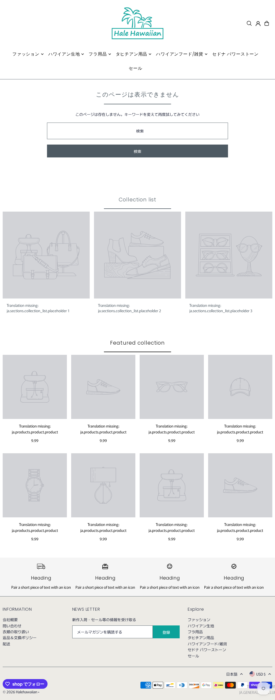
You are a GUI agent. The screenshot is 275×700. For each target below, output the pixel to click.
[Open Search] (249, 23)
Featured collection (137, 343)
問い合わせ (12, 625)
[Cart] (267, 23)
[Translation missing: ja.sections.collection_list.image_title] (46, 255)
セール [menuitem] (135, 68)
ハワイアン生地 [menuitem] (64, 54)
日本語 (231, 674)
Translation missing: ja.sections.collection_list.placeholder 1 (38, 308)
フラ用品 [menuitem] (98, 54)
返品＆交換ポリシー (20, 637)
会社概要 (10, 619)
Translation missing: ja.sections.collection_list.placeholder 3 (220, 308)
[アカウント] (258, 23)
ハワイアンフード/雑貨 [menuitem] (179, 54)
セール (193, 655)
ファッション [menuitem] (25, 54)
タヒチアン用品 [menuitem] (131, 54)
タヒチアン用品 (201, 637)
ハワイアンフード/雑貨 (207, 643)
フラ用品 (195, 631)
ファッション (199, 619)
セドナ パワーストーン (207, 649)
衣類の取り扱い (16, 631)
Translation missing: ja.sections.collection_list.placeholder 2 (129, 308)
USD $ (261, 674)
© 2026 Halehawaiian (20, 691)
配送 (6, 643)
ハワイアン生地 (201, 625)
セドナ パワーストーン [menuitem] (235, 54)
